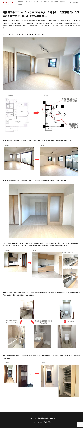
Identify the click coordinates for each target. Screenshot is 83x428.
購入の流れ (62, 1)
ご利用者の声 (28, 1)
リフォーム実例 (38, 1)
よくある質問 (54, 1)
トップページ (32, 418)
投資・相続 (20, 1)
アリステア (47, 422)
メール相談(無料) (74, 2)
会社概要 (20, 4)
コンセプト (46, 1)
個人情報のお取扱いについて (46, 418)
